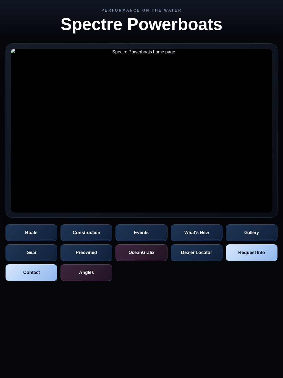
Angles (86, 272)
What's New (196, 232)
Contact (31, 272)
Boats (31, 232)
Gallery (251, 232)
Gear (31, 252)
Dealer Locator (196, 252)
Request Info (251, 252)
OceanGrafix (141, 252)
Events (141, 232)
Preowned (86, 252)
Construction (86, 232)
